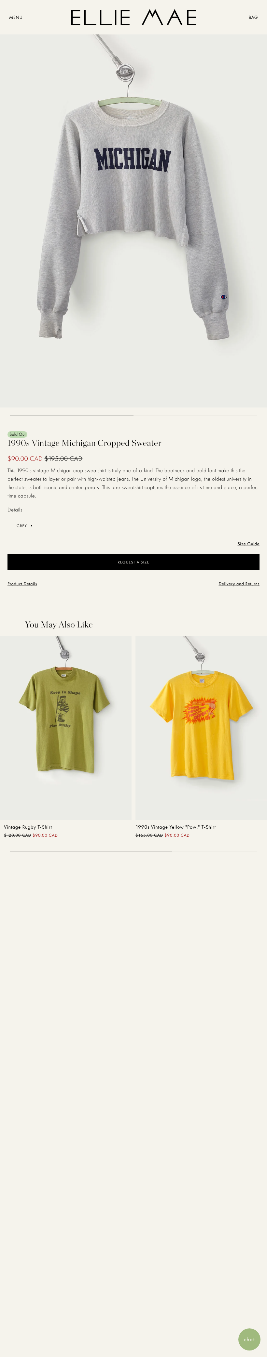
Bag (253, 17)
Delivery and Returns (239, 584)
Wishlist (106, 806)
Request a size (133, 562)
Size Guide (248, 544)
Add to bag (34, 806)
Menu (15, 17)
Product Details (22, 584)
